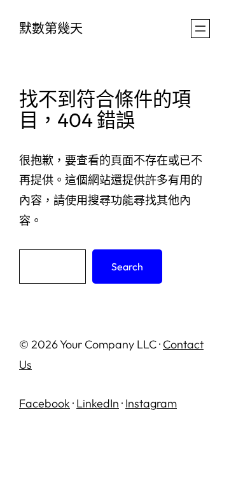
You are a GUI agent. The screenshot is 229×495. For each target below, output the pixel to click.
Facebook (44, 403)
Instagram (151, 403)
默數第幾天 (51, 28)
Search (127, 266)
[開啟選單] (200, 28)
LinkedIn (97, 403)
